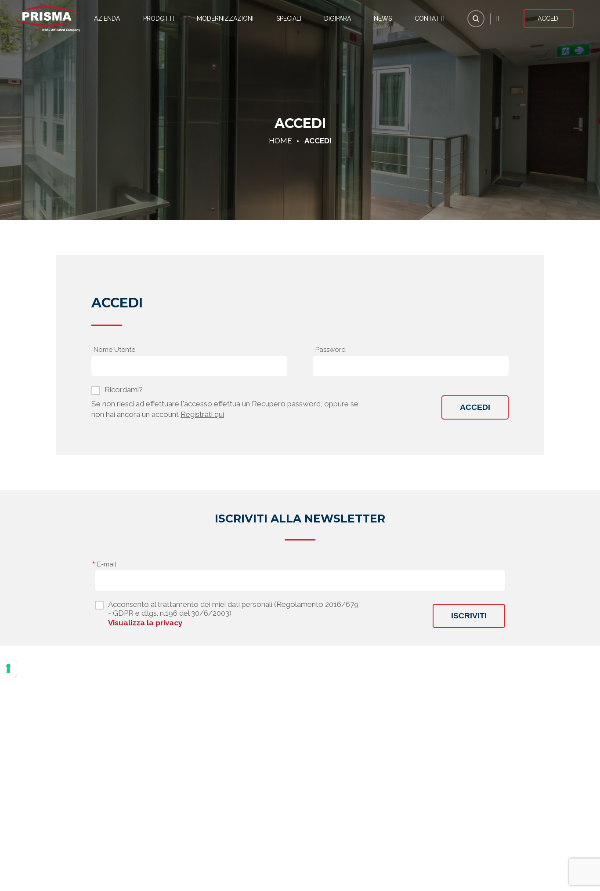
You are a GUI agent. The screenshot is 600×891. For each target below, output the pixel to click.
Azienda (107, 18)
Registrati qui (202, 414)
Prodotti (158, 18)
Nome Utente (114, 350)
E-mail (106, 564)
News (383, 18)
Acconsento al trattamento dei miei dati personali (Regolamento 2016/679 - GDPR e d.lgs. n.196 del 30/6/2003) (233, 608)
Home (280, 140)
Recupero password (286, 403)
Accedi (549, 18)
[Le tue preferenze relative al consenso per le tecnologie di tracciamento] (8, 668)
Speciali (288, 18)
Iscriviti (469, 615)
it (498, 18)
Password (330, 350)
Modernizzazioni (225, 18)
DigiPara (337, 18)
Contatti (430, 18)
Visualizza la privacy (145, 622)
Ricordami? (124, 389)
